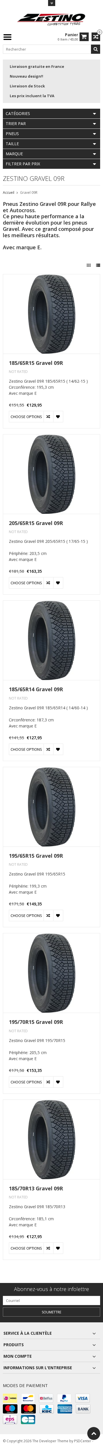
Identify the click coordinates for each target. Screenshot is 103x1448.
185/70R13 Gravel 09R (36, 1188)
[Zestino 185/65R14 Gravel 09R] (51, 603)
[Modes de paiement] (10, 1398)
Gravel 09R (28, 192)
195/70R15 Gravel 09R (36, 1022)
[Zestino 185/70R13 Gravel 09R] (51, 1103)
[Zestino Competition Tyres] (51, 19)
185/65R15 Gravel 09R (36, 363)
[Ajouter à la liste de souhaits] (58, 416)
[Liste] (98, 265)
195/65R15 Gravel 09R (36, 856)
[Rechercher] (95, 49)
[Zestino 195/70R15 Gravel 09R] (51, 936)
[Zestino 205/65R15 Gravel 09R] (51, 437)
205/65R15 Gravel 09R (36, 523)
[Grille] (89, 265)
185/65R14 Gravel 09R (36, 689)
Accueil (8, 192)
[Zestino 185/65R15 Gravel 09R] (51, 277)
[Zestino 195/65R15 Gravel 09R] (51, 770)
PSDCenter (82, 1441)
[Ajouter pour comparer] (48, 416)
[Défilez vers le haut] (93, 1433)
